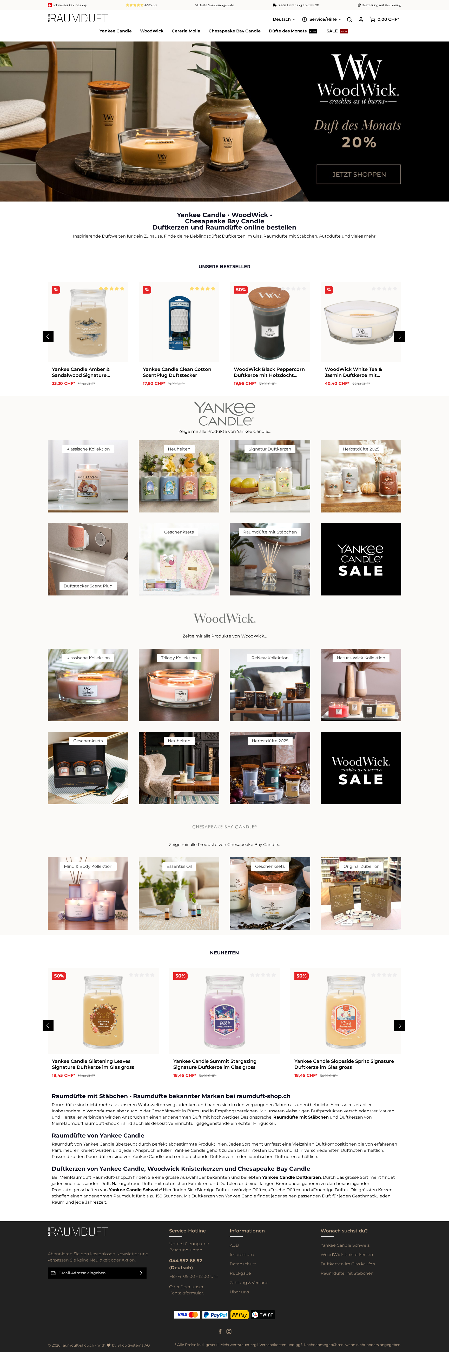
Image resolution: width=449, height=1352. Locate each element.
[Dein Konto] (361, 19)
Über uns (239, 1291)
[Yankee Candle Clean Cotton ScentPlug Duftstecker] (179, 322)
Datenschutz (243, 1263)
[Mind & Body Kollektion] (88, 893)
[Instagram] (229, 1333)
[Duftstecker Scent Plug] (88, 559)
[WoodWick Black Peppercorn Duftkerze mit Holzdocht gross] (270, 322)
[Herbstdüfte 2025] (361, 476)
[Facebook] (220, 1333)
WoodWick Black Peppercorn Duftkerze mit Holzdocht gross (269, 372)
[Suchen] (349, 19)
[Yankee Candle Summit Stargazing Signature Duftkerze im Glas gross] (224, 1011)
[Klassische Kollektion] (88, 476)
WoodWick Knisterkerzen (347, 1254)
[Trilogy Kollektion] (179, 685)
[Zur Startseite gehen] (78, 19)
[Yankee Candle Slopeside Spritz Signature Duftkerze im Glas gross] (345, 1011)
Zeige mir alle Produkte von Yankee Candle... (224, 431)
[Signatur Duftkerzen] (270, 476)
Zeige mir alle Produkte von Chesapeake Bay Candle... (224, 844)
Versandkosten (273, 1344)
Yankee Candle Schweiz (345, 1245)
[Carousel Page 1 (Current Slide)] (441, 119)
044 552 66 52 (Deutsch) (185, 1264)
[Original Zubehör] (361, 893)
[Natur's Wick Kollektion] (361, 685)
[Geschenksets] (179, 559)
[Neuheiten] (179, 476)
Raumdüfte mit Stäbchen (347, 1273)
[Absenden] (141, 1273)
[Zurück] (48, 336)
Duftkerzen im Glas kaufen (348, 1263)
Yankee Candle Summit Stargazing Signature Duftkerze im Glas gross (214, 1064)
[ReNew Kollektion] (270, 685)
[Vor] (399, 336)
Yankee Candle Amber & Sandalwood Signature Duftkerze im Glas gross (81, 372)
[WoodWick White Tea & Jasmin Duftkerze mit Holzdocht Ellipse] (361, 322)
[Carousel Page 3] (441, 129)
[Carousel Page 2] (441, 124)
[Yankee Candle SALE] (361, 559)
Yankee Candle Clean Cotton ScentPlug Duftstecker (177, 372)
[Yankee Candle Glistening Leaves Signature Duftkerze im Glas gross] (103, 1011)
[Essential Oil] (179, 893)
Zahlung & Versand (249, 1282)
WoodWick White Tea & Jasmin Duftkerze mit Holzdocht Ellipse (353, 372)
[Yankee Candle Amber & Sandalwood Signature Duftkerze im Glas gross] (88, 322)
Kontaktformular (186, 1293)
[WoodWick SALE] (361, 768)
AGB (234, 1245)
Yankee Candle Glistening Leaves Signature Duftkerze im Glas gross (93, 1064)
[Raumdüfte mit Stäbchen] (270, 559)
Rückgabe (240, 1273)
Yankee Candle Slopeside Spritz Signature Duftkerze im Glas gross (344, 1064)
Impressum (242, 1254)
